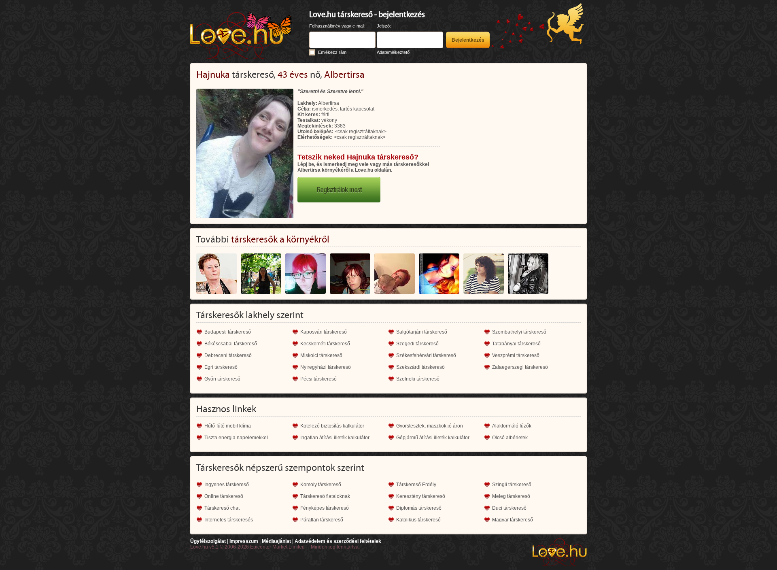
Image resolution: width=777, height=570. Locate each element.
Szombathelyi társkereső (519, 332)
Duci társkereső (509, 508)
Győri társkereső (222, 379)
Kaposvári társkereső (323, 332)
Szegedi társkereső (417, 344)
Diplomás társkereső (419, 508)
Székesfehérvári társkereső (426, 355)
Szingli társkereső (511, 484)
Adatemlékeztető (393, 52)
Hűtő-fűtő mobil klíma (227, 426)
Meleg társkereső (511, 496)
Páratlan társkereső (321, 520)
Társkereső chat (222, 508)
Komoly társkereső (320, 484)
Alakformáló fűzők (511, 426)
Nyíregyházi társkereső (325, 367)
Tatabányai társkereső (516, 344)
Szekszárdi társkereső (420, 367)
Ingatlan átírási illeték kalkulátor (334, 437)
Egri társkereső (221, 367)
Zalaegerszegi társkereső (520, 367)
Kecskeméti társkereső (325, 344)
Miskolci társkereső (321, 355)
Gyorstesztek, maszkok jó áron (429, 426)
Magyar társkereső (512, 520)
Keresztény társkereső (420, 496)
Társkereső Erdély (416, 484)
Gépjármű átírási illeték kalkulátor (432, 437)
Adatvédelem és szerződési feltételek (338, 541)
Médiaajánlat (276, 541)
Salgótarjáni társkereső (421, 332)
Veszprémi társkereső (515, 355)
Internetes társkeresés (228, 520)
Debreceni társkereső (228, 355)
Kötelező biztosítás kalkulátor (332, 426)
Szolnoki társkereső (417, 379)
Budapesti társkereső (227, 332)
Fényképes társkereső (324, 508)
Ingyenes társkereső (226, 484)
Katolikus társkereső (418, 520)
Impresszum (243, 541)
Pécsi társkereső (318, 379)
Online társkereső (223, 496)
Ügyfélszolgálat (208, 541)
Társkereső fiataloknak (325, 496)
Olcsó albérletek (510, 437)
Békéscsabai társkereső (230, 344)
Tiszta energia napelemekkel (236, 437)
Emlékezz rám (332, 52)
